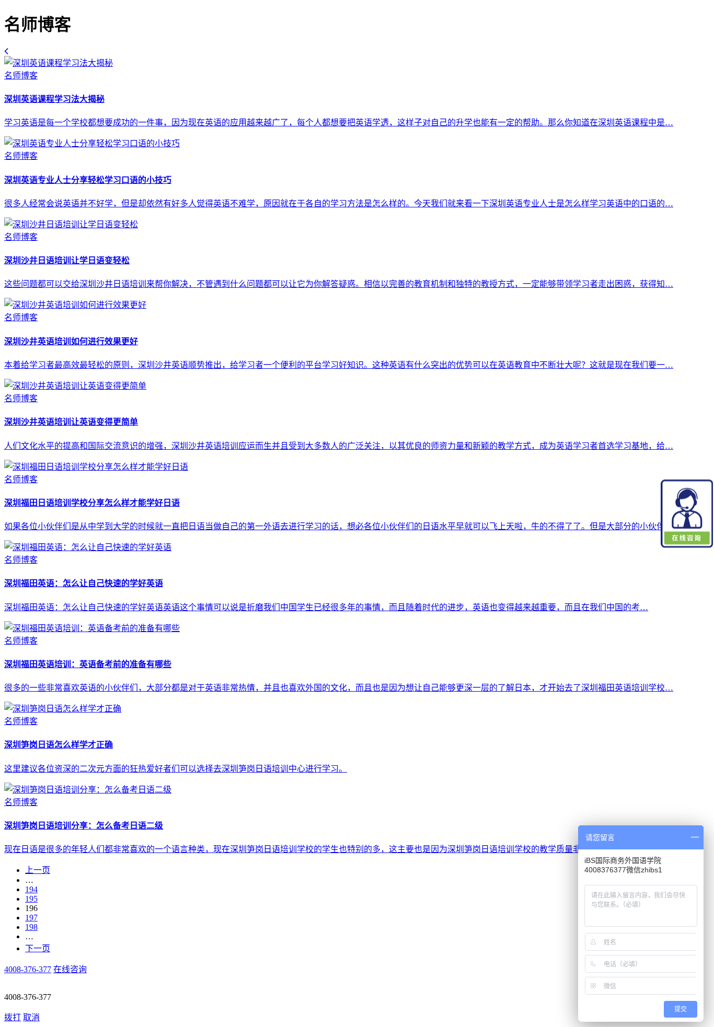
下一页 (37, 948)
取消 (31, 1017)
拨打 (12, 1017)
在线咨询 (70, 969)
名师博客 (21, 75)
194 (31, 889)
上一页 (37, 870)
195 (31, 898)
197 (31, 917)
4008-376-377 (27, 969)
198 (31, 927)
